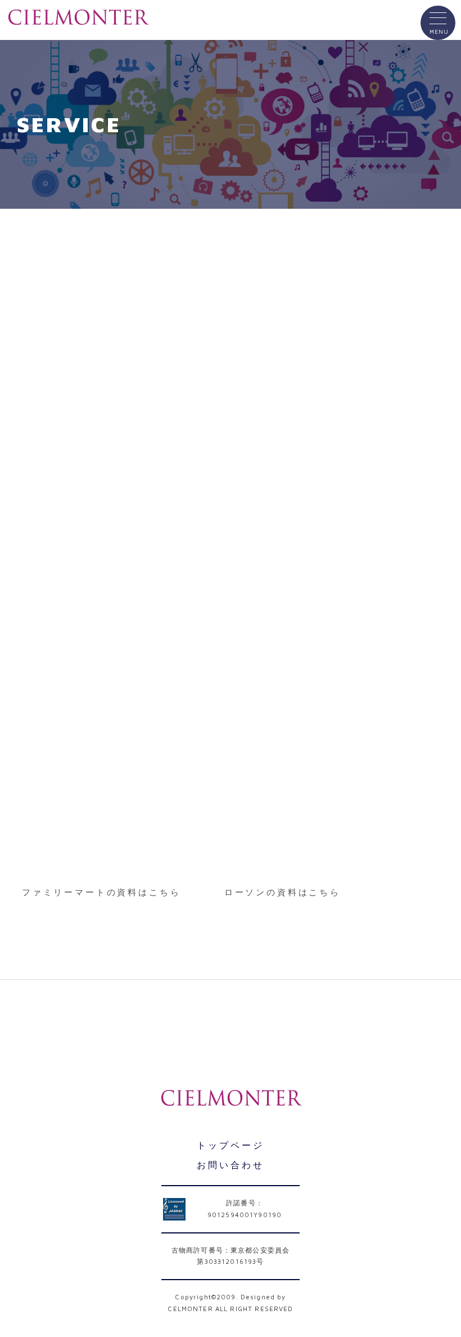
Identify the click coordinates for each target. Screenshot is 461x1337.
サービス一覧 (114, 1022)
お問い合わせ (345, 1022)
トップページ (230, 1145)
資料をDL (109, 929)
